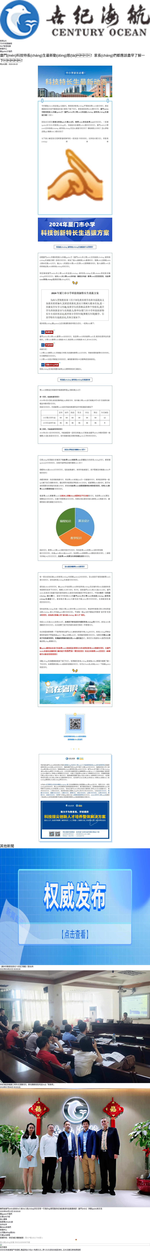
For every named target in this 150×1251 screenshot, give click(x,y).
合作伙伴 (3, 1224)
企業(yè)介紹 (5, 1217)
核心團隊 (3, 1219)
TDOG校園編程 (6, 43)
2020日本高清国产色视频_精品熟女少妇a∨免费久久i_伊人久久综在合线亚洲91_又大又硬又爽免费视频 (40, 1250)
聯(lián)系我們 (5, 1227)
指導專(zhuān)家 (6, 1222)
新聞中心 (3, 49)
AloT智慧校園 (5, 46)
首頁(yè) (3, 41)
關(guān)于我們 (6, 51)
